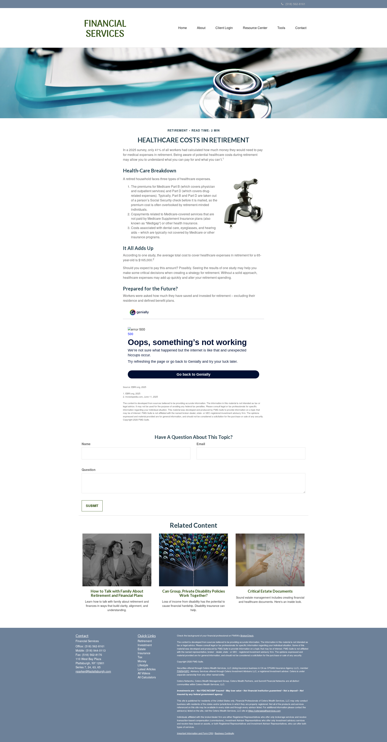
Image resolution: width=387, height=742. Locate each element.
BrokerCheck (247, 635)
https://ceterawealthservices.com (264, 710)
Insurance (144, 653)
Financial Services (105, 29)
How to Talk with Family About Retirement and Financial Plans (117, 593)
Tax (140, 657)
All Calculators (147, 677)
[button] (201, 27)
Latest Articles (147, 669)
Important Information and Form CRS (195, 733)
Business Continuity (224, 733)
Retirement (145, 641)
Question (89, 469)
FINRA (180, 671)
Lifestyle (143, 665)
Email (201, 444)
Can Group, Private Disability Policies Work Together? (193, 593)
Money (142, 661)
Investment (145, 645)
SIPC (186, 671)
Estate (142, 649)
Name (86, 444)
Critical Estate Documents (270, 591)
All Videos (144, 673)
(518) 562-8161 (295, 4)
